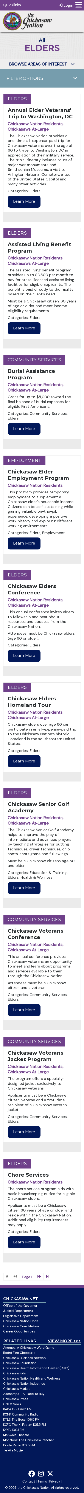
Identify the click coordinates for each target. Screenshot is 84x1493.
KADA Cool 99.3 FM (17, 1409)
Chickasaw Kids (14, 1373)
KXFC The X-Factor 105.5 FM (24, 1425)
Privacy (54, 1481)
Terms (42, 1481)
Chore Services (28, 1175)
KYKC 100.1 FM (13, 1430)
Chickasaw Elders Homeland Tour (32, 701)
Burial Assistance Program (31, 374)
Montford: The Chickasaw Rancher (28, 1440)
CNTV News (12, 1404)
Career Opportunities (19, 1331)
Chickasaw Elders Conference (32, 589)
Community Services (34, 359)
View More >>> (64, 1341)
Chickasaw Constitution (21, 1326)
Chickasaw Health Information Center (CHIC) (36, 1368)
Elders (17, 98)
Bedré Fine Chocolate (19, 1353)
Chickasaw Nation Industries (24, 1383)
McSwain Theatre (16, 1435)
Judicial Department (18, 1311)
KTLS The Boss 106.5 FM (21, 1419)
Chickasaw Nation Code (21, 1321)
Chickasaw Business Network (24, 1358)
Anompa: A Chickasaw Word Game (28, 1348)
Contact (28, 1481)
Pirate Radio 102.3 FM (19, 1445)
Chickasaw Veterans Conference (35, 934)
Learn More (24, 201)
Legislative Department (21, 1316)
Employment (24, 460)
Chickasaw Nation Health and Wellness (32, 1378)
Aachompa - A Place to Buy (23, 1394)
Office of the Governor (20, 1306)
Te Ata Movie (13, 1450)
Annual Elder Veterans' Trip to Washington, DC (40, 113)
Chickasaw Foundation (19, 1363)
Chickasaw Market (16, 1389)
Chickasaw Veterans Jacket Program (35, 1056)
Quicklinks (12, 4)
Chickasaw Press (15, 1399)
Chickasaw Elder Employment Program (38, 475)
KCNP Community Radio (20, 1414)
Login (67, 5)
